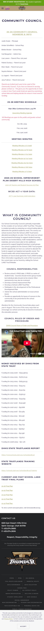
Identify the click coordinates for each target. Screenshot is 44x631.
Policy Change (12, 590)
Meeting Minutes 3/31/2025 (22, 154)
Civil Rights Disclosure (14, 581)
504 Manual (30, 578)
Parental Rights (33, 581)
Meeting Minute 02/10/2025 (22, 159)
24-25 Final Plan (7, 490)
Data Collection (31, 584)
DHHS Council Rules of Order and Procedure (22, 326)
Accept (23, 626)
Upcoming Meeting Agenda (22, 113)
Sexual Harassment (22, 600)
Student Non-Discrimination (31, 602)
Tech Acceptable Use (12, 605)
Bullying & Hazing (31, 593)
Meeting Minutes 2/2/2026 (22, 146)
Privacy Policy (8, 619)
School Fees (22, 588)
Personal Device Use (32, 605)
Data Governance (13, 584)
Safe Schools (32, 597)
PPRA (20, 578)
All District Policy (30, 590)
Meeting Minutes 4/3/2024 (22, 172)
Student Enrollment (15, 597)
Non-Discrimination (9, 602)
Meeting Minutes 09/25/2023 (22, 163)
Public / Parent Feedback (22, 609)
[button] (3, 8)
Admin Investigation (13, 593)
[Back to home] (22, 8)
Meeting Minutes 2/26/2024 (22, 167)
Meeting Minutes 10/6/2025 (22, 150)
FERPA (12, 578)
